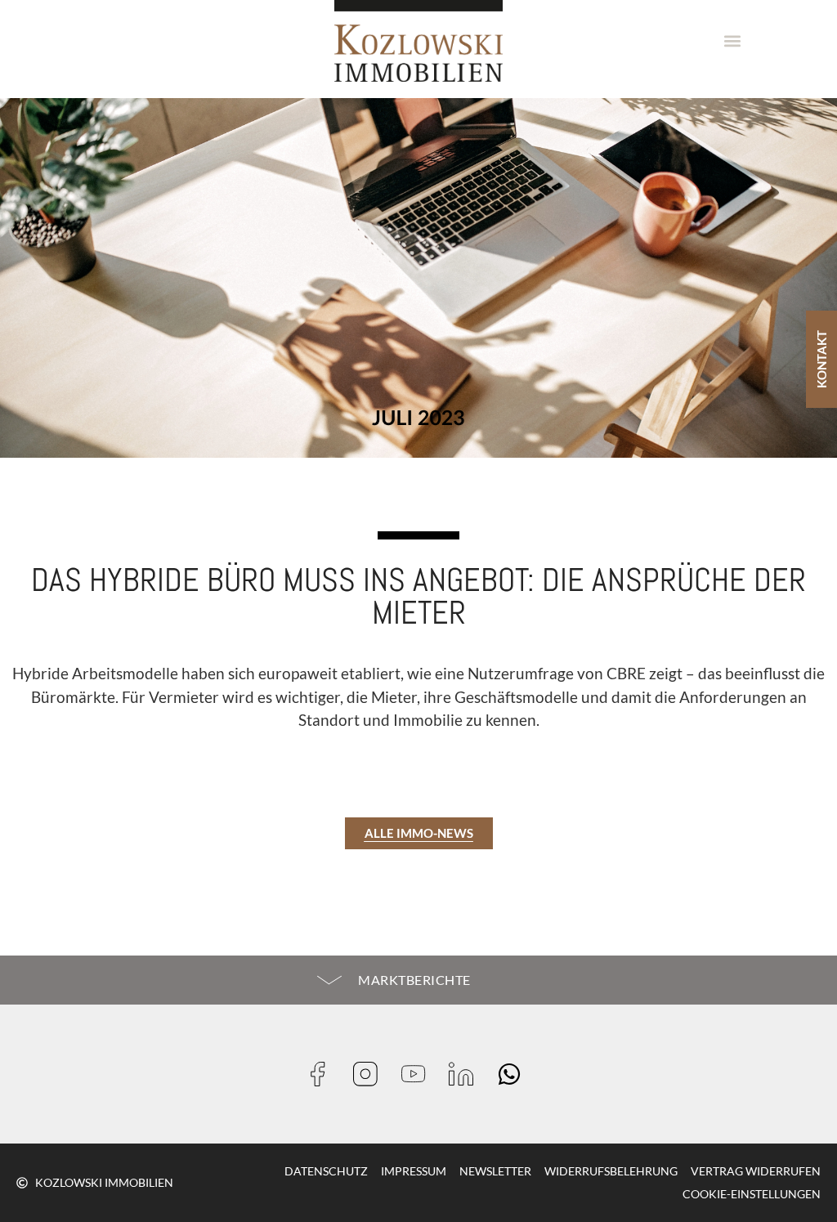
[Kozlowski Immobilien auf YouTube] (418, 1074)
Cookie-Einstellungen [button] (752, 1194)
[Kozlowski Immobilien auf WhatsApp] (514, 1074)
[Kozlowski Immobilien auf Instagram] (370, 1074)
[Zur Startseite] (418, 41)
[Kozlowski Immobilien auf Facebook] (323, 1074)
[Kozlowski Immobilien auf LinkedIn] (466, 1074)
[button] (732, 41)
